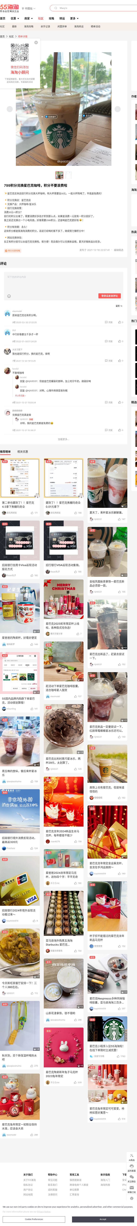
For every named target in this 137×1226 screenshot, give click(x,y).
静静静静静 (17, 410)
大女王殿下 (17, 349)
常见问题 (52, 1180)
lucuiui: (23, 377)
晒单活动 (95, 26)
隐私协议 (28, 1184)
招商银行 (52, 117)
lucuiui (15, 368)
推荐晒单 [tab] (5, 451)
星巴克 (89, 115)
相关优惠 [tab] (22, 451)
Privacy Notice (43, 1212)
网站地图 (28, 1194)
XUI (14, 330)
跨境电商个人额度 (79, 1184)
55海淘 (9, 8)
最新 (14, 26)
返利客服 (52, 1189)
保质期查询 (75, 1180)
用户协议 (28, 1189)
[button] (29, 8)
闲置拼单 (62, 26)
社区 (2, 26)
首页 (2, 36)
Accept (103, 1219)
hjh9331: (24, 419)
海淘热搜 (105, 1184)
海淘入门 (105, 1180)
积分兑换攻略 (14, 250)
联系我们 (52, 1184)
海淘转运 (79, 26)
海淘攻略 (28, 26)
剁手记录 (45, 26)
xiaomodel (17, 311)
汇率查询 (74, 1194)
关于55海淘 (29, 1180)
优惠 (13, 18)
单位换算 (74, 1189)
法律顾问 (52, 1194)
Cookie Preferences (34, 1219)
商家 (27, 18)
